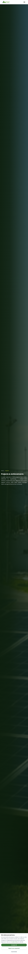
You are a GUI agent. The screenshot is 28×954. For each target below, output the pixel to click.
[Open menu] (24, 2)
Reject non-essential (14, 948)
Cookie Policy (14, 942)
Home (2, 470)
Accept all (14, 945)
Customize (14, 951)
